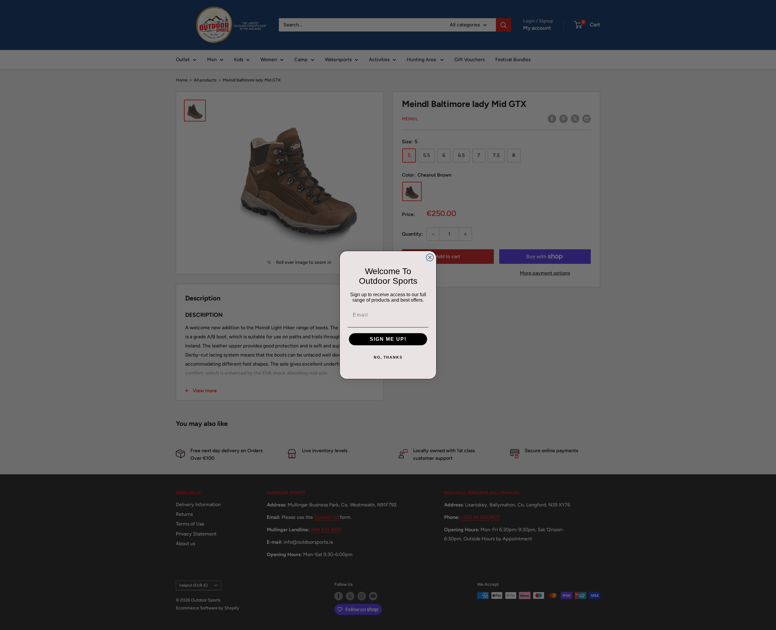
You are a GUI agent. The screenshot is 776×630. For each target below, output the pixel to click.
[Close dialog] (429, 257)
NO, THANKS (388, 357)
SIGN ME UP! (388, 339)
